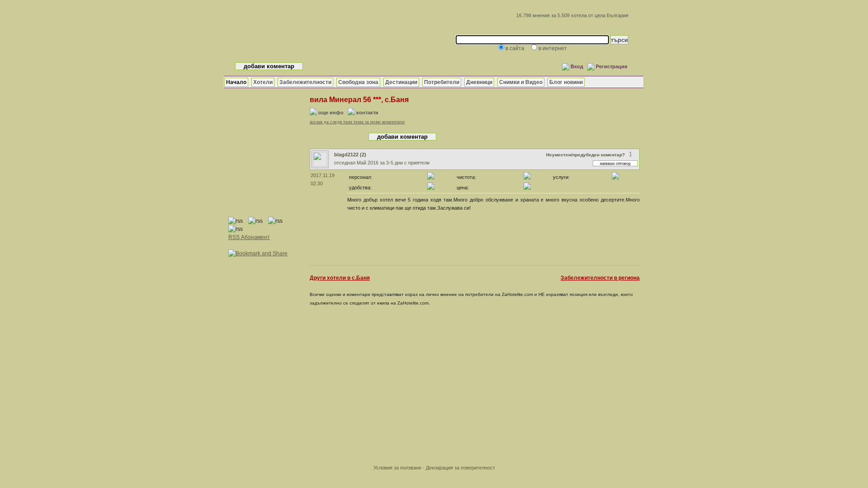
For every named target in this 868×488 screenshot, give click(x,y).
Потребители (441, 82)
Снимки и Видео (520, 82)
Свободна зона (358, 82)
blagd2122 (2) (350, 154)
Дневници (479, 82)
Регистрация (611, 66)
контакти (367, 112)
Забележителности (305, 82)
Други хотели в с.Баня (340, 278)
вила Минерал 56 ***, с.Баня (359, 99)
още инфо (331, 112)
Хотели (263, 82)
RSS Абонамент (249, 237)
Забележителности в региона (600, 278)
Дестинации (401, 82)
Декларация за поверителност (460, 467)
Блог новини (566, 82)
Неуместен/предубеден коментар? (585, 154)
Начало (236, 82)
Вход (577, 66)
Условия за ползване (397, 467)
